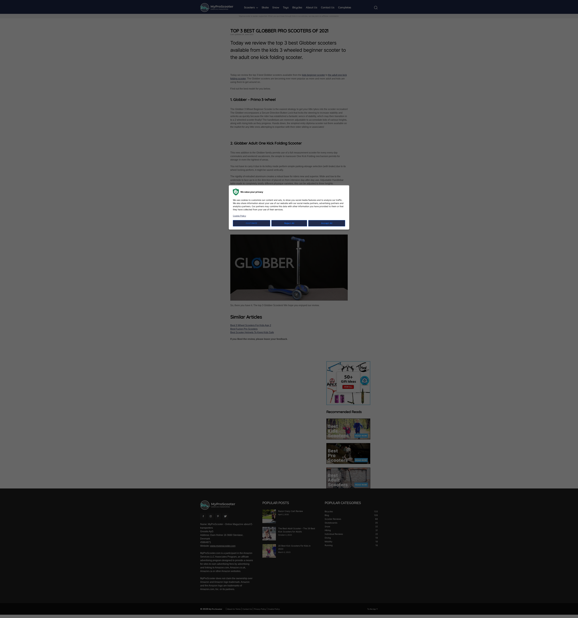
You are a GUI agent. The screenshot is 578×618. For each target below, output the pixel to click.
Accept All (326, 223)
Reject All (289, 223)
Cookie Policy (239, 216)
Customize (251, 223)
